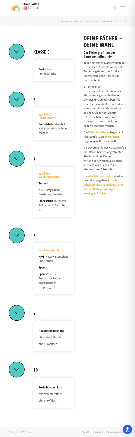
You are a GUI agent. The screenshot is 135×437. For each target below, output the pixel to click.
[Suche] (113, 8)
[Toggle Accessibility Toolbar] (127, 429)
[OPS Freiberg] (26, 8)
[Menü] (121, 8)
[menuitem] (113, 8)
